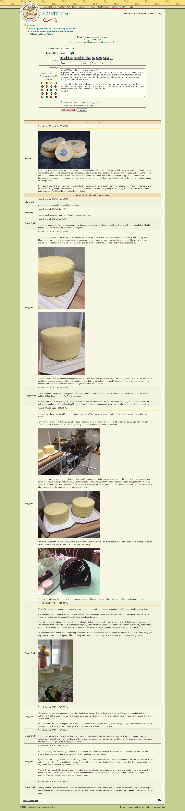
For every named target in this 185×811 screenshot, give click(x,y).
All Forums (32, 25)
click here (96, 39)
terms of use (159, 807)
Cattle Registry (78, 7)
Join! (62, 7)
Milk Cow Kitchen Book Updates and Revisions (52, 31)
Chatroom (118, 7)
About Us (50, 7)
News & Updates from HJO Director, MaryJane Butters (52, 28)
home (122, 807)
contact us (132, 807)
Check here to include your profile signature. (81, 102)
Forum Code (47, 76)
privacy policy (145, 807)
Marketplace (100, 7)
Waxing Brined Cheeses (43, 34)
